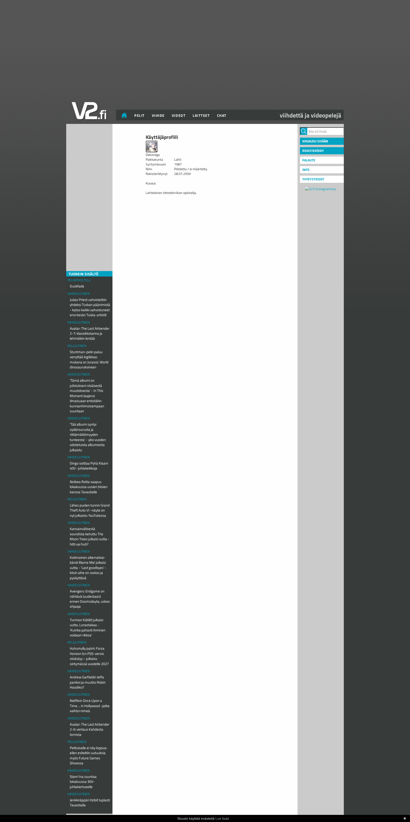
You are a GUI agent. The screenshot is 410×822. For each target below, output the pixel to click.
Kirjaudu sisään (315, 141)
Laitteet (201, 115)
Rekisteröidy (313, 150)
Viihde (158, 115)
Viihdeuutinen (78, 293)
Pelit (139, 115)
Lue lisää (222, 818)
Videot (179, 115)
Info (305, 169)
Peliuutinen (76, 345)
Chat (222, 115)
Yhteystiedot (313, 179)
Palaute (308, 160)
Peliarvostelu (79, 279)
